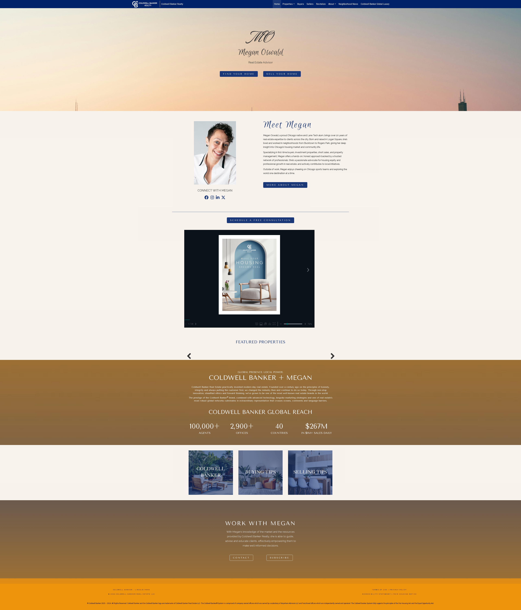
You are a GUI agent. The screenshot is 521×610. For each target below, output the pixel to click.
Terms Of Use (379, 589)
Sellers (310, 4)
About (332, 5)
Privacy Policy (398, 589)
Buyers (300, 4)
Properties (288, 5)
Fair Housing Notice (405, 594)
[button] (239, 74)
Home (277, 4)
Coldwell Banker (123, 589)
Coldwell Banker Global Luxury (375, 4)
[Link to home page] (146, 4)
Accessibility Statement (376, 594)
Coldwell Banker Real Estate (206, 387)
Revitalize (321, 4)
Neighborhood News (348, 4)
